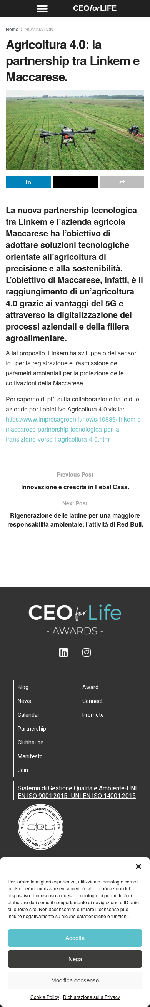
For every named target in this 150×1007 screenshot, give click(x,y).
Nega (75, 959)
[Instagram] (87, 652)
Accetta (75, 937)
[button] (138, 866)
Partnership (32, 729)
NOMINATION (39, 29)
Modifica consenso (75, 980)
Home (12, 29)
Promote (93, 715)
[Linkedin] (63, 652)
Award (90, 687)
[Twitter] (75, 652)
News (24, 701)
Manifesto (30, 756)
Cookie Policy (44, 997)
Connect (92, 701)
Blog (23, 687)
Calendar (29, 715)
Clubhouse (30, 742)
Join (23, 770)
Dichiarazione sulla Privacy (91, 997)
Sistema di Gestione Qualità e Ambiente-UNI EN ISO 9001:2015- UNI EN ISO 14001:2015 (77, 792)
